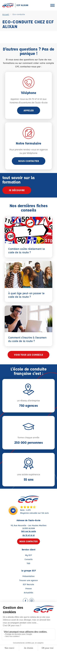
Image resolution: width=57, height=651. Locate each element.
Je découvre (17, 190)
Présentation (28, 576)
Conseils (29, 559)
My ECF (28, 555)
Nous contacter (28, 160)
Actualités (28, 592)
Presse (28, 588)
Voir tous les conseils (28, 354)
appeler (29, 110)
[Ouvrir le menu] (52, 5)
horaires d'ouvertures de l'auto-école (29, 102)
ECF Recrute (28, 584)
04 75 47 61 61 (29, 535)
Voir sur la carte (28, 531)
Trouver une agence (28, 580)
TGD (28, 563)
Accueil (5, 14)
